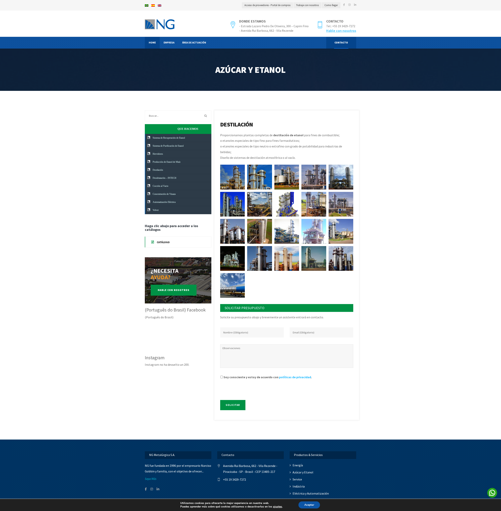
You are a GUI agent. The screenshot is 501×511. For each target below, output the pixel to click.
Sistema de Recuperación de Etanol (168, 137)
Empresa (169, 42)
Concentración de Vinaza (164, 194)
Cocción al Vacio (160, 186)
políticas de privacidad (295, 377)
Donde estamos (252, 21)
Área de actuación (194, 42)
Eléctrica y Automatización (311, 493)
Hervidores (157, 154)
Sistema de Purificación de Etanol (168, 145)
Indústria (299, 486)
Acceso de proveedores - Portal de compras (267, 5)
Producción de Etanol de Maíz (166, 162)
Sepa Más (150, 479)
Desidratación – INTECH (164, 178)
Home (152, 42)
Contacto (334, 21)
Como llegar (331, 5)
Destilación (157, 170)
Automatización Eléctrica (164, 202)
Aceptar (309, 505)
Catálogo (163, 242)
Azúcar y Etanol (303, 472)
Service (297, 479)
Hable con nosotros (341, 30)
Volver (155, 210)
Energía (298, 465)
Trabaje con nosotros (307, 5)
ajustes (277, 506)
